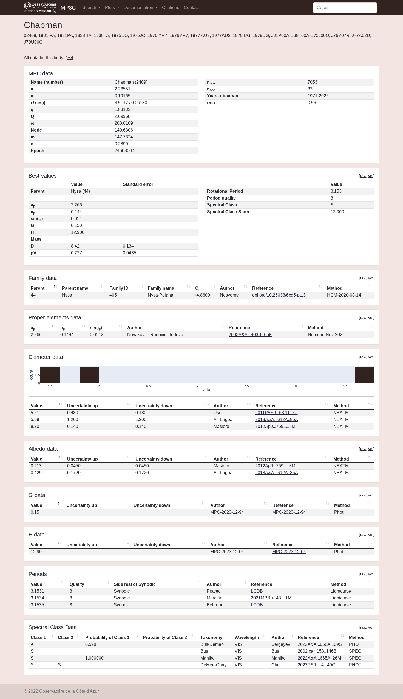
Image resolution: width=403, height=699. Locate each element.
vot (69, 58)
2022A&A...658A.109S (320, 644)
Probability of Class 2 (165, 637)
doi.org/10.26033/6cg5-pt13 (279, 295)
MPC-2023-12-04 (289, 551)
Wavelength (247, 637)
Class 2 (65, 637)
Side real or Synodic (135, 584)
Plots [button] (110, 7)
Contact (191, 7)
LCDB (257, 591)
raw (363, 176)
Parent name (75, 288)
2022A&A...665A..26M (319, 658)
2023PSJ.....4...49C (316, 665)
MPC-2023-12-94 (289, 512)
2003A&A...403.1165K (250, 334)
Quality (77, 584)
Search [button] (89, 7)
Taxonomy (211, 637)
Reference (263, 288)
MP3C (68, 8)
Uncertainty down (153, 406)
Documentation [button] (139, 7)
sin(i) (96, 328)
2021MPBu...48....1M (271, 598)
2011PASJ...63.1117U (276, 412)
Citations (170, 7)
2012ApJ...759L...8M (275, 426)
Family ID (119, 288)
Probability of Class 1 (107, 637)
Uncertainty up (82, 406)
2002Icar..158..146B (317, 651)
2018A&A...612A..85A (276, 419)
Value (36, 406)
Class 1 (38, 637)
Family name (161, 288)
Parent (37, 288)
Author (227, 288)
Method (335, 288)
